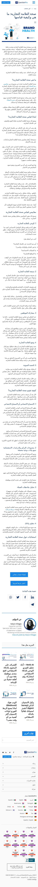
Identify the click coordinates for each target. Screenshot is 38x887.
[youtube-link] (3, 752)
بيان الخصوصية (24, 877)
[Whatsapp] (10, 597)
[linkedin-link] (6, 752)
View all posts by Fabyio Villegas (24, 635)
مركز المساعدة (27, 757)
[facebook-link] (13, 752)
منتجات (33, 768)
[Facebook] (25, 597)
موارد (33, 772)
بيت (35, 8)
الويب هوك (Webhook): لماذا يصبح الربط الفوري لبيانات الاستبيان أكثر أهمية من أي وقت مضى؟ (10, 711)
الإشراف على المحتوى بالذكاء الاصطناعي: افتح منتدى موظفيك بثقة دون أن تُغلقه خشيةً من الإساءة (10, 674)
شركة (33, 789)
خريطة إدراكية (10, 509)
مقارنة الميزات (31, 781)
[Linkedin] (32, 597)
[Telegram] (32, 604)
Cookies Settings (31, 879)
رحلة (34, 763)
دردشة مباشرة (17, 757)
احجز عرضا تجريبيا (19, 583)
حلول (33, 785)
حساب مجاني (6, 2)
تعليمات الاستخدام (15, 877)
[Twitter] (18, 597)
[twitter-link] (10, 752)
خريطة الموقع (33, 877)
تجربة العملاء (11, 100)
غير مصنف (27, 8)
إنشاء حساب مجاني (19, 575)
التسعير (33, 776)
